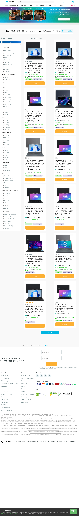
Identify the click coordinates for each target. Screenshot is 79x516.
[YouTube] (49, 376)
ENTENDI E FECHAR (73, 512)
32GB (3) (6, 140)
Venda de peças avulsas (27, 397)
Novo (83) (6, 208)
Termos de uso (5, 378)
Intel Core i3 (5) (8, 64)
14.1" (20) (6, 153)
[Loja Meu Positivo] (11, 2)
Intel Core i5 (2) (8, 67)
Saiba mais (48, 345)
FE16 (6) (6, 90)
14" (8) (5, 155)
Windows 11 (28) (8, 82)
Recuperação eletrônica (27, 394)
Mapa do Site (4, 386)
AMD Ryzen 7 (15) (9, 55)
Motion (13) (7, 94)
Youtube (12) (7, 228)
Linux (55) (6, 77)
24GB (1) (6, 137)
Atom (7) (6, 57)
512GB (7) (6, 200)
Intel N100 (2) (7, 69)
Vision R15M (24, 5)
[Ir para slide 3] (40, 20)
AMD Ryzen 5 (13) (9, 53)
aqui (36, 513)
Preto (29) (7, 185)
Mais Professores (5, 407)
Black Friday (4, 405)
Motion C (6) (7, 97)
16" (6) (5, 159)
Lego (55, 5)
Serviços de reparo (26, 399)
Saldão (61, 5)
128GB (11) (7, 193)
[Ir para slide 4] (41, 20)
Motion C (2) (7, 221)
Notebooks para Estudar (7, 410)
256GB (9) (6, 198)
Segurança (48, 5)
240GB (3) (6, 125)
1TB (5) (6, 112)
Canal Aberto (24, 402)
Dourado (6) (7, 183)
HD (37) (6, 168)
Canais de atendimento (27, 381)
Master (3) (7, 92)
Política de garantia (6, 381)
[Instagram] (41, 376)
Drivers (23, 389)
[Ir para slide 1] (37, 20)
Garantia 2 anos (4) (9, 216)
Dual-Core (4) (7, 62)
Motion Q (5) (7, 99)
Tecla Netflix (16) (8, 226)
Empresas (64, 1)
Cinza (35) (6, 176)
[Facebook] (37, 376)
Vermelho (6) (7, 187)
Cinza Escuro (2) (8, 178)
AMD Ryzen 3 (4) (8, 50)
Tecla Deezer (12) (8, 223)
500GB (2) (6, 114)
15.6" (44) (6, 157)
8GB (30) (6, 144)
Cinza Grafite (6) (8, 180)
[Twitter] (45, 376)
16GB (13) (6, 135)
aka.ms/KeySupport (40, 421)
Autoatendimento (26, 375)
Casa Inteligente (40, 5)
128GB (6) (6, 122)
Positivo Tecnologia (6, 394)
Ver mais (50, 332)
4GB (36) (6, 142)
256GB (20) (7, 127)
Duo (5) (6, 88)
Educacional (4, 402)
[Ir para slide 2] (38, 20)
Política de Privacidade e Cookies (51, 368)
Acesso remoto (25, 383)
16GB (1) (6, 195)
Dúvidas (23, 386)
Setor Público (4, 399)
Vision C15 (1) (7, 106)
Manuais (23, 391)
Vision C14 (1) (7, 104)
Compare (29, 61)
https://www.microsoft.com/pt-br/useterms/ (49, 425)
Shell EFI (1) (7, 79)
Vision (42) (7, 102)
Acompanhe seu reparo (27, 378)
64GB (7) (6, 202)
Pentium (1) (7, 71)
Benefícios (68, 31)
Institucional (4, 375)
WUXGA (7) (7, 170)
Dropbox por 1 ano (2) (10, 214)
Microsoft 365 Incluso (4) (10, 219)
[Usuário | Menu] (69, 2)
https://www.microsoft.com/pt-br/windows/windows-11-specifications (43, 430)
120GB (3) (6, 120)
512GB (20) (7, 129)
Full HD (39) (7, 165)
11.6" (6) (6, 150)
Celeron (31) (7, 60)
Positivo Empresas (6, 397)
